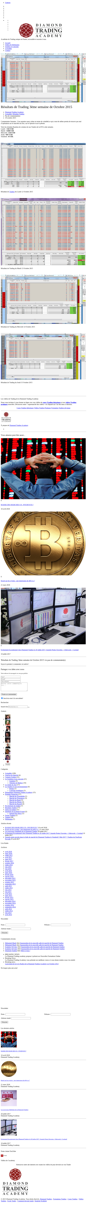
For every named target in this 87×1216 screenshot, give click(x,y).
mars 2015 (8, 895)
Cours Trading (72, 1199)
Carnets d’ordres (10, 777)
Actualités (8, 49)
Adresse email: (6, 929)
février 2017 (9, 861)
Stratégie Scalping (41, 1201)
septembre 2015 (10, 884)
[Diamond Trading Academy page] (7, 765)
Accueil (7, 43)
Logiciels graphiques (16, 790)
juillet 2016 (9, 865)
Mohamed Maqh (10, 943)
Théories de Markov (16, 783)
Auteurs (7, 3)
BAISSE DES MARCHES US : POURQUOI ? (17, 505)
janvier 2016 (9, 876)
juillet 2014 (9, 911)
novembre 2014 (10, 903)
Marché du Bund (15, 800)
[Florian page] (7, 730)
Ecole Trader (11, 1201)
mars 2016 (8, 873)
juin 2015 (8, 890)
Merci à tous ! (25, 951)
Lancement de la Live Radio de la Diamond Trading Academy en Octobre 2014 (31, 964)
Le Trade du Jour (11, 785)
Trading (12, 192)
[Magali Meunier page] (7, 742)
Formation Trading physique (60, 408)
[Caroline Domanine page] (7, 725)
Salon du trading (10, 810)
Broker (11, 788)
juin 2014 (8, 913)
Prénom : (47, 925)
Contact (7, 50)
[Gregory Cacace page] (7, 736)
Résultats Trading (18, 114)
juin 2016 (8, 867)
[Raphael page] (7, 759)
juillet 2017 (9, 855)
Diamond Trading (11, 951)
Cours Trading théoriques (25, 408)
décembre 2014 (10, 901)
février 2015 (9, 897)
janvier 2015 (9, 899)
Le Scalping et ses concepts (14, 779)
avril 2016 (8, 871)
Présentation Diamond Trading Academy (18, 792)
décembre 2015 (10, 878)
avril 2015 (8, 894)
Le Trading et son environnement (16, 787)
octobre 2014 (9, 905)
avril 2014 (8, 915)
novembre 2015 (10, 880)
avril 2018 (8, 851)
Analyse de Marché (11, 775)
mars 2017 (8, 859)
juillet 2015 (9, 888)
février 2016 (9, 874)
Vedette (7, 817)
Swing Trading (10, 815)
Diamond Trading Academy (14, 112)
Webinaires (9, 819)
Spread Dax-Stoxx (15, 813)
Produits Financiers (11, 794)
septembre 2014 (10, 907)
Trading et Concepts (12, 47)
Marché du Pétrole (15, 802)
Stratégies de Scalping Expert (15, 811)
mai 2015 (8, 892)
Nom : (3, 925)
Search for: (4, 707)
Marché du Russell (15, 804)
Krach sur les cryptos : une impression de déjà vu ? (18, 581)
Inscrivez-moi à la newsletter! (13, 698)
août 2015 (8, 886)
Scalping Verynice (11, 947)
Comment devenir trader (25, 1201)
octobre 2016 (9, 863)
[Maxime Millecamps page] (7, 753)
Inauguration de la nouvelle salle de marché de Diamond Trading (41, 943)
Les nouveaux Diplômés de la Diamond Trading (21, 831)
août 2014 (8, 909)
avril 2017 (8, 857)
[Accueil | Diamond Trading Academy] (40, 37)
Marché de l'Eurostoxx (17, 798)
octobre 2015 (9, 882)
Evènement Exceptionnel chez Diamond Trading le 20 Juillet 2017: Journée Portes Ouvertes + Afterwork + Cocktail (40, 650)
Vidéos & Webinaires (12, 45)
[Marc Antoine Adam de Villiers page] (7, 748)
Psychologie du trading (12, 806)
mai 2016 (8, 869)
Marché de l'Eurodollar (17, 796)
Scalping (12, 781)
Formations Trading (59, 1199)
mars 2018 (8, 853)
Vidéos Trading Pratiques (42, 408)
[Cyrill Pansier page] (7, 719)
